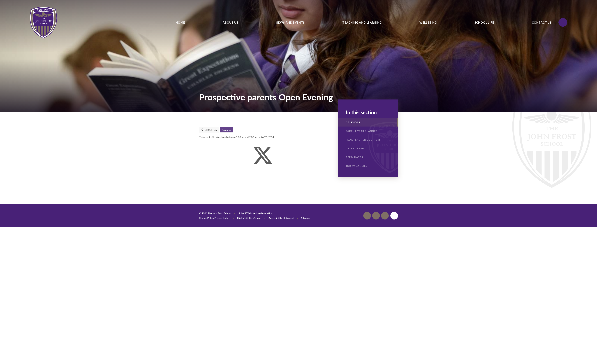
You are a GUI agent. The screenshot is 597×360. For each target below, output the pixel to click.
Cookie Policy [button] (206, 217)
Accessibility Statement (281, 217)
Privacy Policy (222, 217)
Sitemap (305, 217)
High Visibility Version (249, 217)
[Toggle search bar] (562, 22)
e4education (265, 213)
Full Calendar (211, 129)
